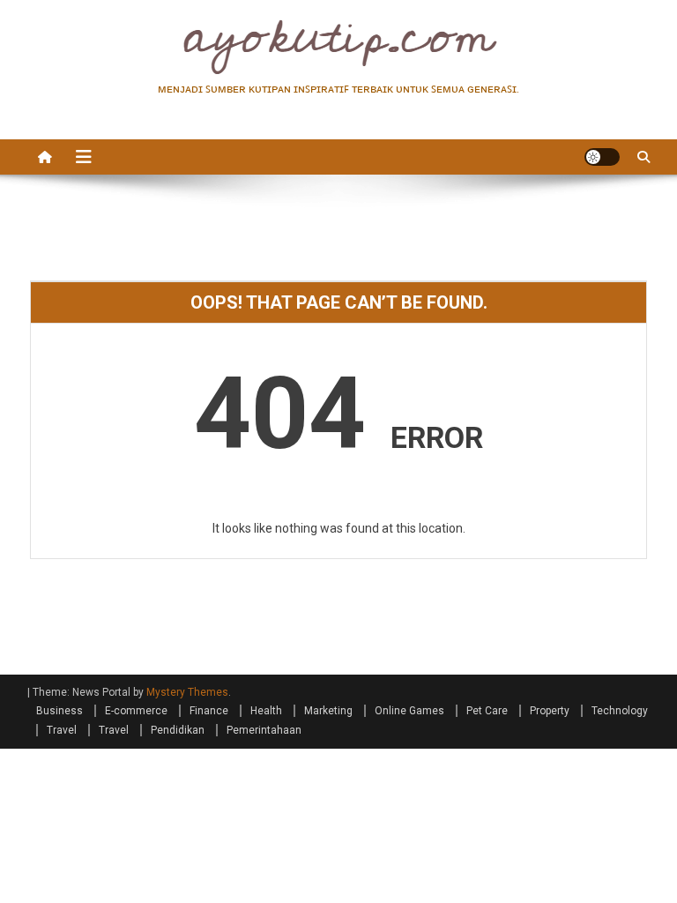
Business (59, 711)
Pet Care (487, 711)
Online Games (409, 711)
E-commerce (136, 711)
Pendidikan (178, 730)
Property (549, 711)
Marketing (328, 711)
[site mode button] (602, 157)
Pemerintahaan (264, 730)
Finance (209, 711)
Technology (619, 711)
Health (266, 711)
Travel (62, 730)
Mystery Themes (187, 692)
